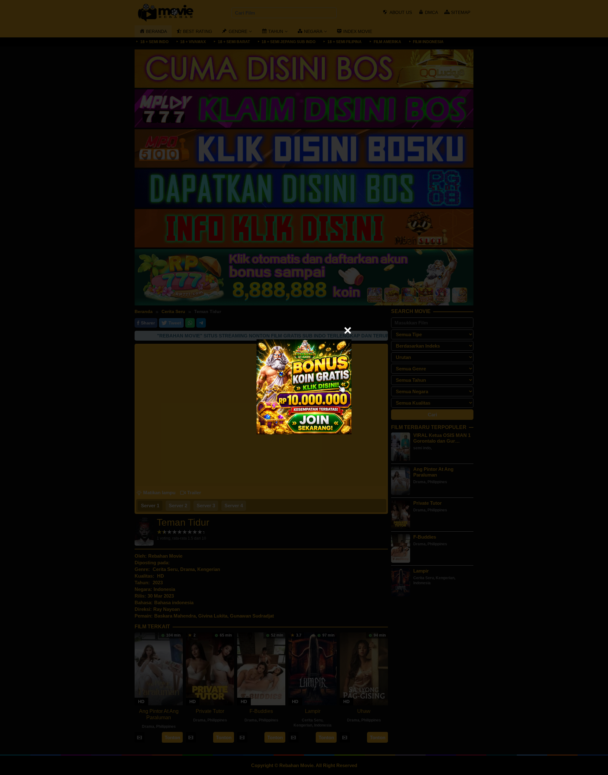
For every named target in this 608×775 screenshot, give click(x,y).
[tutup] (348, 330)
